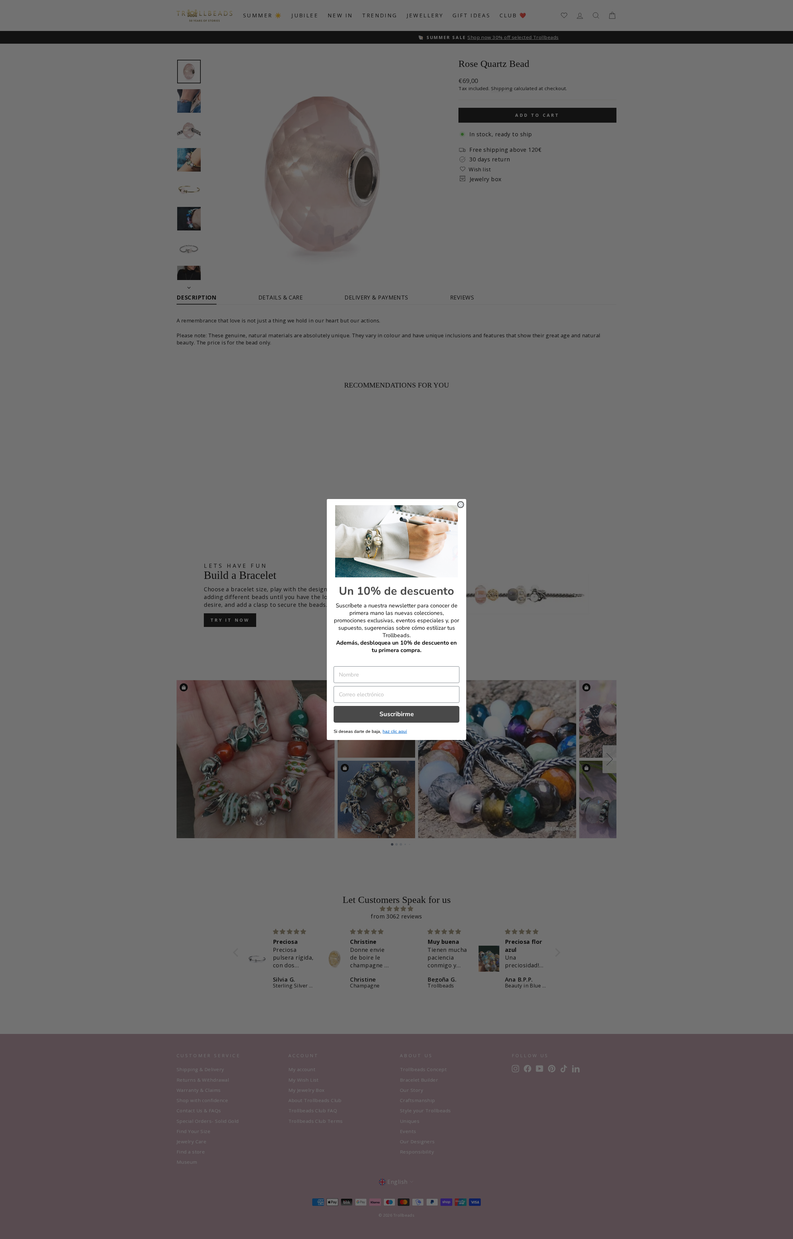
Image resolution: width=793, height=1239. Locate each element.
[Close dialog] (461, 504)
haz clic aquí (395, 731)
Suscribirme (396, 714)
